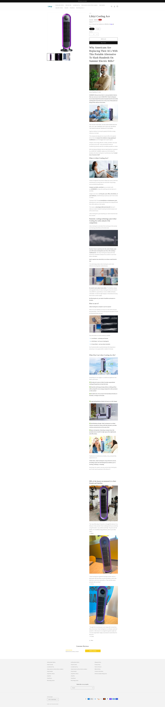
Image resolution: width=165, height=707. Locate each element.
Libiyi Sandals (50, 671)
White (92, 28)
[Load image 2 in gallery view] (58, 57)
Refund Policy (97, 669)
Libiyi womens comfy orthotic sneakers (55, 669)
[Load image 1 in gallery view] (50, 57)
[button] (80, 7)
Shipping (91, 21)
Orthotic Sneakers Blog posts (101, 673)
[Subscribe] (92, 687)
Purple (97, 28)
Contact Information (99, 671)
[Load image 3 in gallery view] (66, 57)
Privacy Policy (97, 664)
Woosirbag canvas (51, 680)
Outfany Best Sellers (51, 662)
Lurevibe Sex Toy (50, 666)
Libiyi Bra (49, 675)
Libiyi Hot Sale (50, 664)
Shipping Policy (98, 662)
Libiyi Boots (49, 678)
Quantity (90, 31)
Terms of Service (98, 666)
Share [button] (92, 640)
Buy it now (103, 42)
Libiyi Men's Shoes (51, 673)
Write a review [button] (92, 651)
